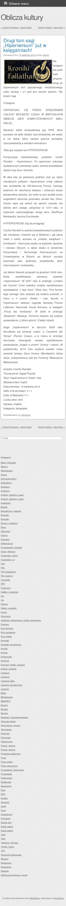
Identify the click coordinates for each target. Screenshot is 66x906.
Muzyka (4, 709)
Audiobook (5, 503)
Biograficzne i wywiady (11, 511)
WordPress (35, 898)
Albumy (4, 466)
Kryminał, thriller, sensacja (13, 664)
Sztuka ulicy (6, 822)
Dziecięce (5, 539)
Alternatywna (7, 470)
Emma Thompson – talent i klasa (16, 27)
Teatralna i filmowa (9, 842)
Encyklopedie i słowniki (11, 547)
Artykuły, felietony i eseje (12, 494)
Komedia (5, 640)
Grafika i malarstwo (9, 591)
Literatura (25, 415)
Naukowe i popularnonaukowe (14, 717)
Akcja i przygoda (8, 462)
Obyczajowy (6, 729)
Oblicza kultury (22, 17)
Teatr (3, 834)
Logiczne (5, 689)
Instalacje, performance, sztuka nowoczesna (21, 620)
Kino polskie (6, 636)
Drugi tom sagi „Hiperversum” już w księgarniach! (24, 45)
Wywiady (5, 871)
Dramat (4, 535)
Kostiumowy (6, 656)
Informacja (5, 616)
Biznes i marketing (9, 523)
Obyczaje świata (8, 721)
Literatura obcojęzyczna (11, 684)
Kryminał (5, 660)
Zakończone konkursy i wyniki (14, 875)
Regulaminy (6, 786)
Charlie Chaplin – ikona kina (51, 27)
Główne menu (19, 3)
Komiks (4, 648)
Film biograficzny (8, 571)
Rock (3, 790)
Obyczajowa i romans (10, 725)
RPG (3, 794)
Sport (3, 810)
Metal (3, 693)
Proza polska (6, 761)
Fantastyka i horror (9, 555)
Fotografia (5, 579)
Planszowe (6, 737)
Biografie (5, 515)
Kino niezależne (8, 632)
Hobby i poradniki (8, 608)
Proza (3, 757)
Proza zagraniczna (9, 765)
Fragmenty (6, 587)
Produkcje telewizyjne (10, 753)
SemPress (59, 898)
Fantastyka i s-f (8, 559)
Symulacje (5, 818)
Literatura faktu (8, 680)
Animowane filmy (8, 478)
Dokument (5, 531)
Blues (3, 527)
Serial (3, 806)
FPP (3, 583)
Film (3, 563)
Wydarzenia (6, 862)
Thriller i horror (7, 846)
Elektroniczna (7, 543)
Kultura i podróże (8, 668)
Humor (4, 612)
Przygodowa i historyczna (12, 769)
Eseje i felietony (8, 551)
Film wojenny (7, 575)
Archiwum (5, 486)
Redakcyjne (6, 782)
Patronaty (5, 733)
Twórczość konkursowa (11, 854)
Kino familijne (7, 628)
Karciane (5, 624)
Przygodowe (6, 773)
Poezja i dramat (8, 745)
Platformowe (6, 741)
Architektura (6, 482)
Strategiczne (6, 814)
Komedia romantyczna (11, 644)
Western (4, 858)
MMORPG (5, 701)
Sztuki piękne (7, 826)
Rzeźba (4, 798)
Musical (4, 705)
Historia (4, 604)
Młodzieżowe (7, 697)
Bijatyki (4, 507)
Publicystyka (6, 778)
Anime (4, 474)
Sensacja (5, 802)
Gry (2, 596)
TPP (3, 850)
